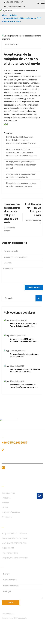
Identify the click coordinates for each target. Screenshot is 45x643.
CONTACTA (12, 477)
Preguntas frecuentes (11, 512)
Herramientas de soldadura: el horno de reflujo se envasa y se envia (21, 184)
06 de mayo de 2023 (17, 351)
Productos (6, 498)
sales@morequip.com (15, 6)
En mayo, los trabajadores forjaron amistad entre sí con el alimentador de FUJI (21, 165)
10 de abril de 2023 (17, 381)
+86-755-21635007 (14, 2)
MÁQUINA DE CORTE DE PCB (14, 543)
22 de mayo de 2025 (17, 336)
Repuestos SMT (8, 614)
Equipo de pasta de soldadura (14, 533)
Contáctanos (7, 517)
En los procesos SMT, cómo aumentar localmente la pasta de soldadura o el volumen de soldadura (21, 152)
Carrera (5, 507)
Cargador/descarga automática (15, 558)
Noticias (13, 15)
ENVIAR (10, 603)
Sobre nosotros (8, 493)
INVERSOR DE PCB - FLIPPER (14, 538)
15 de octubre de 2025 (18, 320)
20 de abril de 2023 (12, 44)
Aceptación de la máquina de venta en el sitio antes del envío (20, 175)
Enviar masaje (34, 287)
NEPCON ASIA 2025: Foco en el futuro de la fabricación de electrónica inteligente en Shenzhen (21, 140)
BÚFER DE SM (8, 548)
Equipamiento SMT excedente (14, 618)
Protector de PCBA (10, 553)
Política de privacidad (11, 640)
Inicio (4, 15)
